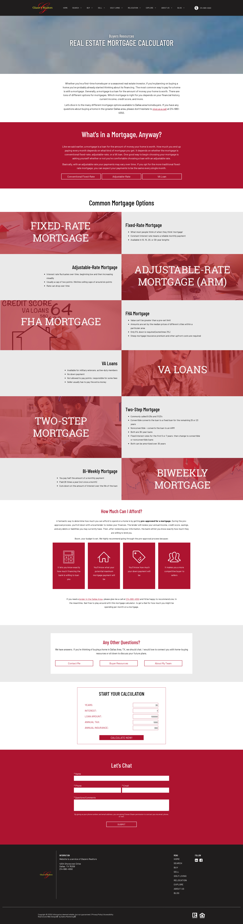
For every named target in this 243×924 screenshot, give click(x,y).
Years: (89, 704)
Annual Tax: (92, 721)
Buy (176, 867)
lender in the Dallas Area (91, 599)
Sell (176, 871)
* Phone (78, 785)
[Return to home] (46, 875)
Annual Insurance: (97, 727)
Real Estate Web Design (47, 917)
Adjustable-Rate (121, 176)
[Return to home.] (42, 8)
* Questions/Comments (85, 797)
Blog (176, 893)
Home (65, 8)
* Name (77, 773)
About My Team (163, 663)
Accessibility (108, 914)
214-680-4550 (132, 599)
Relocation (180, 880)
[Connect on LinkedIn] (196, 860)
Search (178, 863)
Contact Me (74, 663)
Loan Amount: (93, 716)
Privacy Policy (97, 914)
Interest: (91, 710)
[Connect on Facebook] (200, 860)
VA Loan (162, 176)
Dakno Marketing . (68, 917)
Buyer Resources (118, 663)
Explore (178, 884)
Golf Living (180, 876)
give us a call (160, 108)
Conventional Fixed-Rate (81, 176)
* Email (125, 785)
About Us (179, 888)
